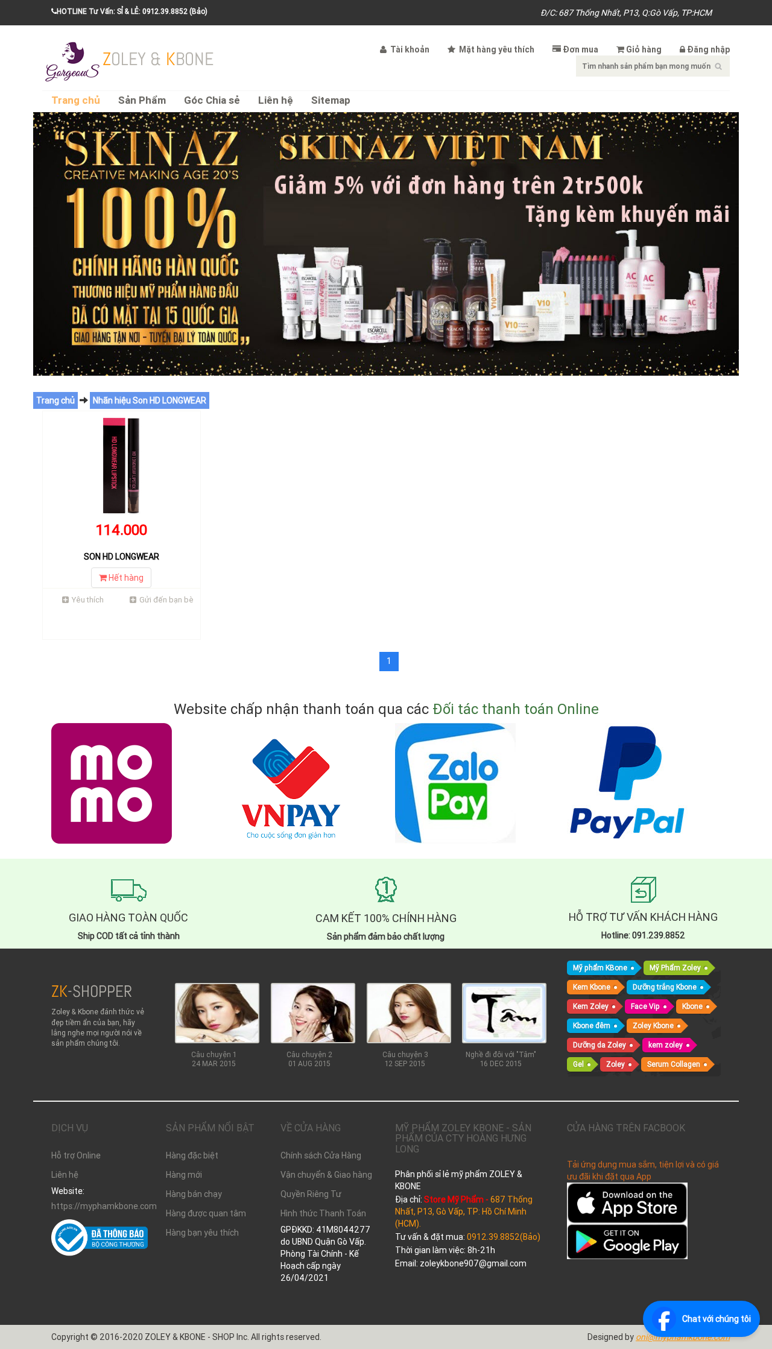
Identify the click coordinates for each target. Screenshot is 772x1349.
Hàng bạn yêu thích (202, 1232)
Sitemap (330, 100)
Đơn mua (580, 49)
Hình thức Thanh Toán (323, 1213)
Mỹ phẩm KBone (600, 967)
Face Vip (645, 1006)
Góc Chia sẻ (212, 100)
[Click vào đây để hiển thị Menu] (72, 60)
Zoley (615, 1064)
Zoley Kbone (653, 1025)
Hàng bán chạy (194, 1194)
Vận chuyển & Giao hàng (326, 1174)
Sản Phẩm (142, 100)
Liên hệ (275, 100)
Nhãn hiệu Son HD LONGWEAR (149, 400)
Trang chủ (75, 100)
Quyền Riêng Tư (310, 1194)
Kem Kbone (591, 986)
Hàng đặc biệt (192, 1155)
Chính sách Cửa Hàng (320, 1155)
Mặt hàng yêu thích (495, 49)
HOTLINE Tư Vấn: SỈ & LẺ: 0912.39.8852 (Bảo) (132, 11)
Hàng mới (184, 1174)
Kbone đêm (591, 1025)
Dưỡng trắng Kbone (665, 986)
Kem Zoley (591, 1006)
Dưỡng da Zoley (599, 1044)
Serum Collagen (673, 1064)
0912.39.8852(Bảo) (503, 1236)
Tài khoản (408, 49)
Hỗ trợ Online (76, 1155)
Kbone (692, 1006)
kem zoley (665, 1044)
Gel (578, 1064)
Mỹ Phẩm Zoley (675, 967)
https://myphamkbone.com (99, 1206)
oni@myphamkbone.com (683, 1337)
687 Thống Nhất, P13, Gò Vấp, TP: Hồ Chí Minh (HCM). (464, 1211)
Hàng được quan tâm (206, 1213)
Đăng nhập (708, 49)
